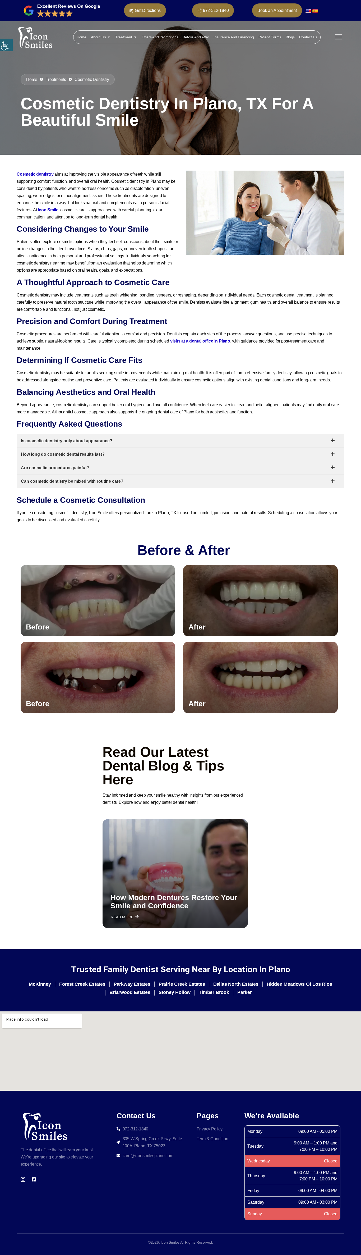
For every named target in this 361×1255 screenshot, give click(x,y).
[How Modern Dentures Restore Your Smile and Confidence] (175, 873)
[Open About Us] (109, 37)
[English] (308, 10)
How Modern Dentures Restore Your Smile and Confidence (173, 901)
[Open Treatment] (135, 37)
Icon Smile (48, 210)
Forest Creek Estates (82, 984)
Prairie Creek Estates (182, 984)
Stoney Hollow (175, 992)
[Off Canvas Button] (338, 37)
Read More (122, 917)
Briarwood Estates (129, 992)
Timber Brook (214, 992)
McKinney (40, 984)
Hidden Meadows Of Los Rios (299, 984)
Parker (244, 992)
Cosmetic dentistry (35, 174)
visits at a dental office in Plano (200, 341)
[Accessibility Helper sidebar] (6, 45)
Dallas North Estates (235, 984)
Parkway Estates (132, 984)
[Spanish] (315, 10)
